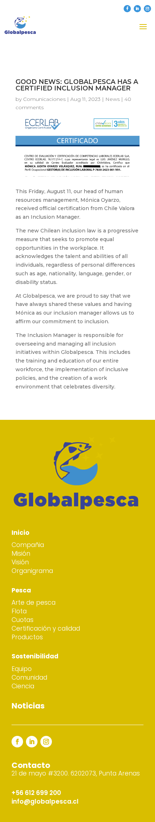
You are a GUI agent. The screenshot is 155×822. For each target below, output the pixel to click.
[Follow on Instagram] (147, 8)
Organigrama (32, 570)
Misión (21, 553)
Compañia (28, 545)
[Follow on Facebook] (127, 8)
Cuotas (23, 620)
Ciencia (23, 686)
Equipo (22, 669)
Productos (27, 637)
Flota (19, 611)
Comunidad (29, 677)
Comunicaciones (44, 99)
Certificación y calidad (46, 628)
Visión (20, 562)
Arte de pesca (34, 602)
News (112, 99)
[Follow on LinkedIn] (137, 8)
